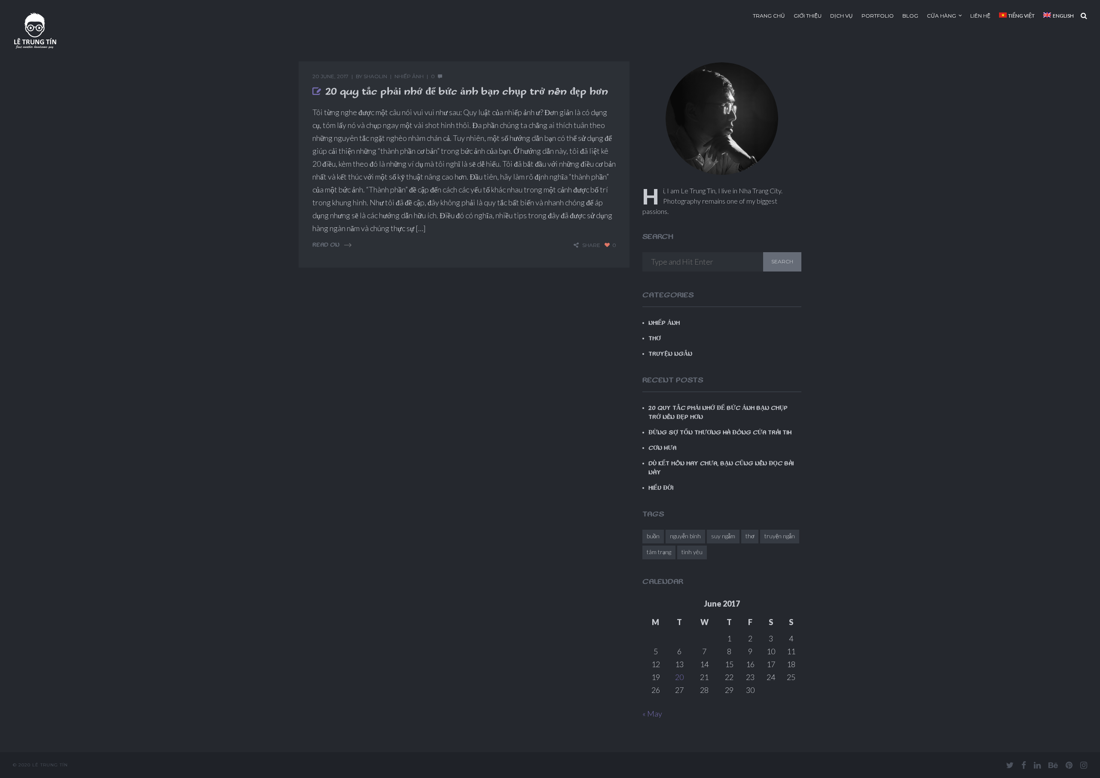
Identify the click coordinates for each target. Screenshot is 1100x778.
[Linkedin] (1037, 765)
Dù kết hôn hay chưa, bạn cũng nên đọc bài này (721, 468)
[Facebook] (1023, 765)
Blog (910, 15)
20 (679, 677)
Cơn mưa (662, 448)
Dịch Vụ (841, 15)
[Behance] (1053, 765)
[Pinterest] (1069, 765)
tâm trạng (659, 551)
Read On (325, 245)
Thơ (654, 338)
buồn (653, 536)
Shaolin (375, 76)
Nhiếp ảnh (409, 76)
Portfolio (878, 15)
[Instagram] (1083, 765)
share (591, 245)
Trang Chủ (769, 15)
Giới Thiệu (808, 15)
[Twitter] (1010, 765)
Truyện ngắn (670, 354)
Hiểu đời (660, 488)
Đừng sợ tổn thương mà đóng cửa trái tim (719, 432)
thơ (750, 536)
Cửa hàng (941, 15)
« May (652, 713)
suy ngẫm (723, 536)
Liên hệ (980, 15)
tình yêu (692, 551)
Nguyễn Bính (685, 536)
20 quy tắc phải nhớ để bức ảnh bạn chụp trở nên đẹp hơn (466, 91)
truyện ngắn (779, 536)
